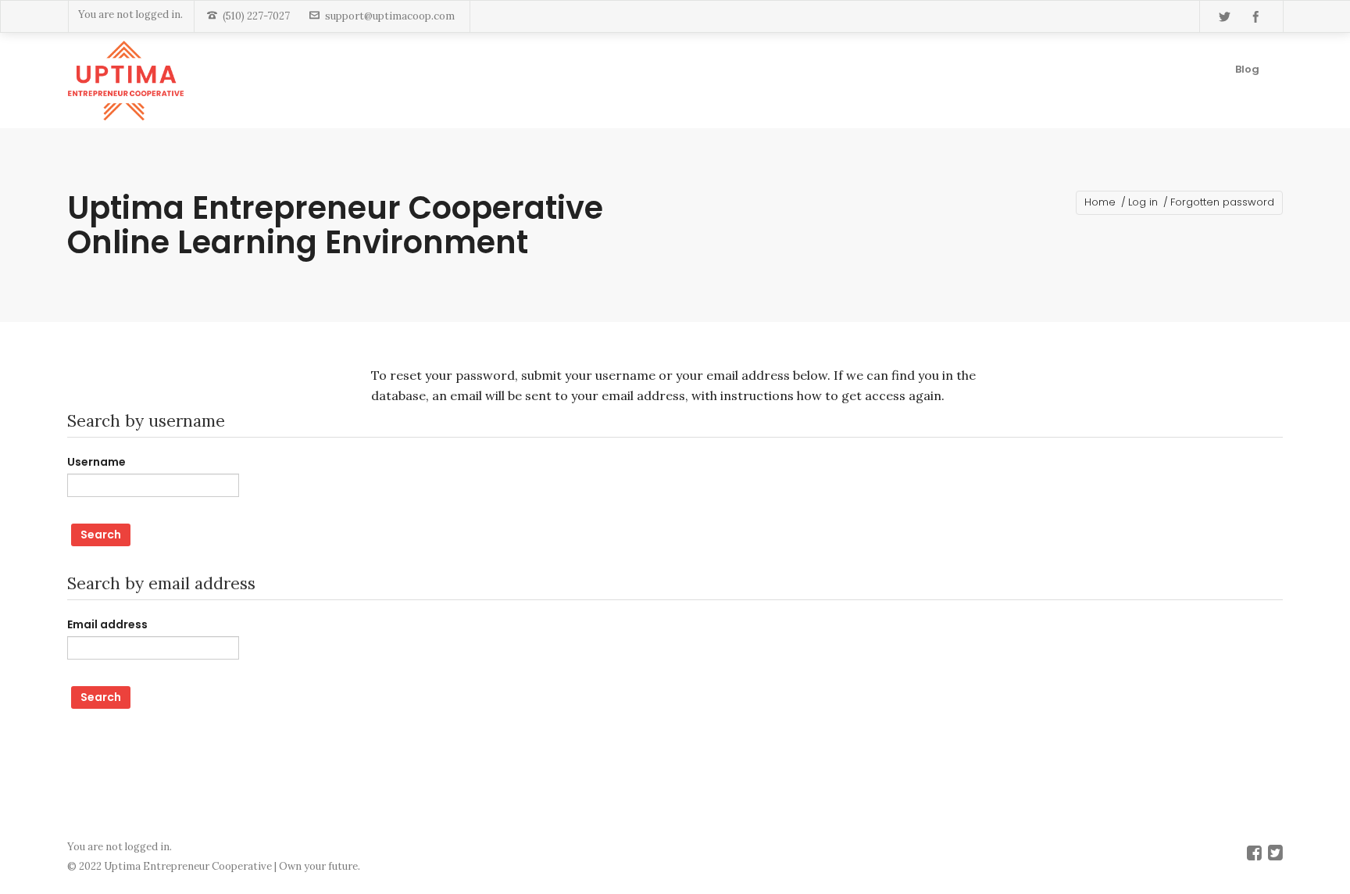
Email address (107, 624)
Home (1100, 202)
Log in (1143, 202)
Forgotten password (1222, 202)
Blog (1247, 69)
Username (96, 462)
